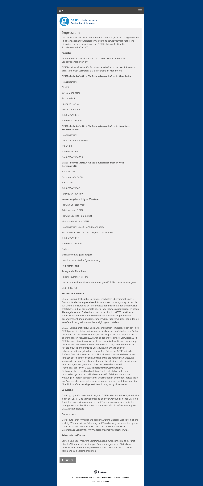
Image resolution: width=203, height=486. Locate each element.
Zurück (69, 460)
